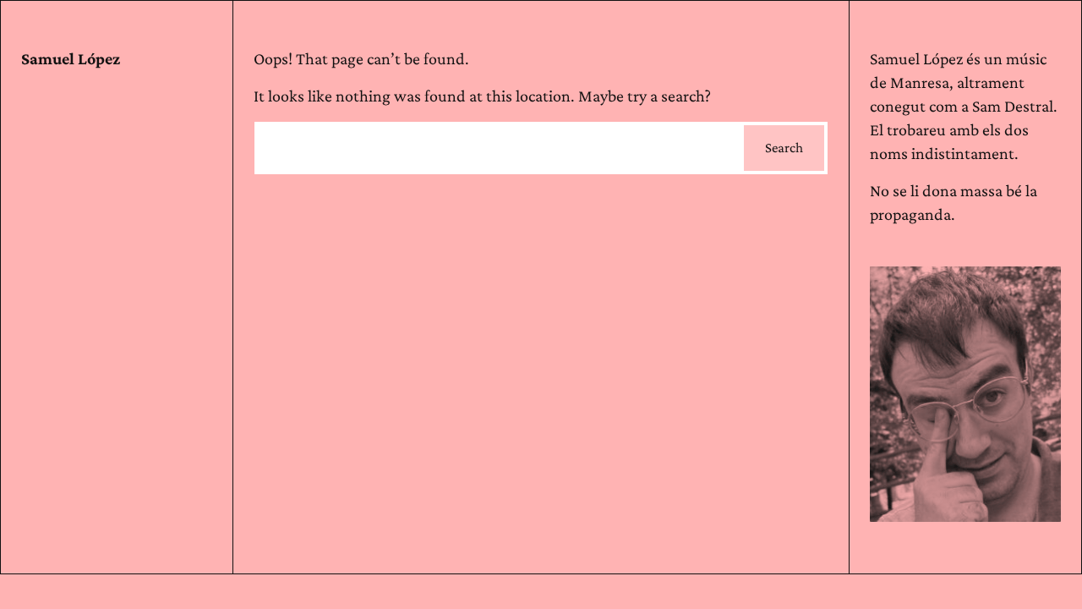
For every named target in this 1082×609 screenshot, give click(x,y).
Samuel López (70, 58)
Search (784, 148)
